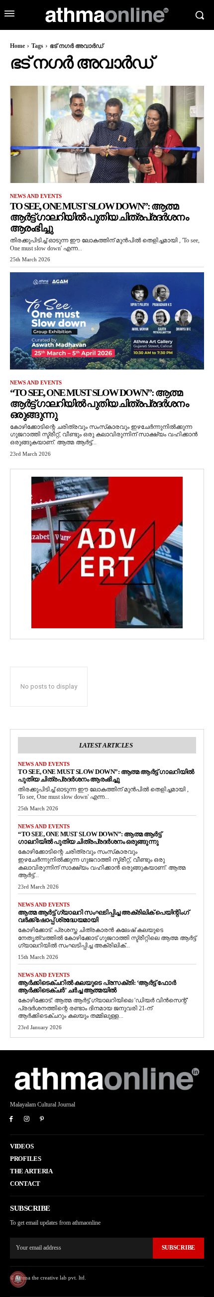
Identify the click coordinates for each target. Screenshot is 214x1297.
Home (17, 45)
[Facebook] (11, 1119)
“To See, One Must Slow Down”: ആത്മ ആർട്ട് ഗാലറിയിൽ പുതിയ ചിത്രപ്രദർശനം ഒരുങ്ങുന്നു (99, 403)
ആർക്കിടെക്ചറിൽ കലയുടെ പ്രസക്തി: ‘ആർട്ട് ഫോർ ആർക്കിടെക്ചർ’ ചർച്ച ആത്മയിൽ (97, 986)
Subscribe (178, 1247)
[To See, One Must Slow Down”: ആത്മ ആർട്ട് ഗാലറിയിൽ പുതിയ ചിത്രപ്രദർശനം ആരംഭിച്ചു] (107, 134)
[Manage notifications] (18, 1279)
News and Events (36, 196)
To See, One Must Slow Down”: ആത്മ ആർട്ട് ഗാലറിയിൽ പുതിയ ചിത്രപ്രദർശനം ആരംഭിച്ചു (99, 216)
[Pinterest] (42, 1119)
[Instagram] (26, 1119)
